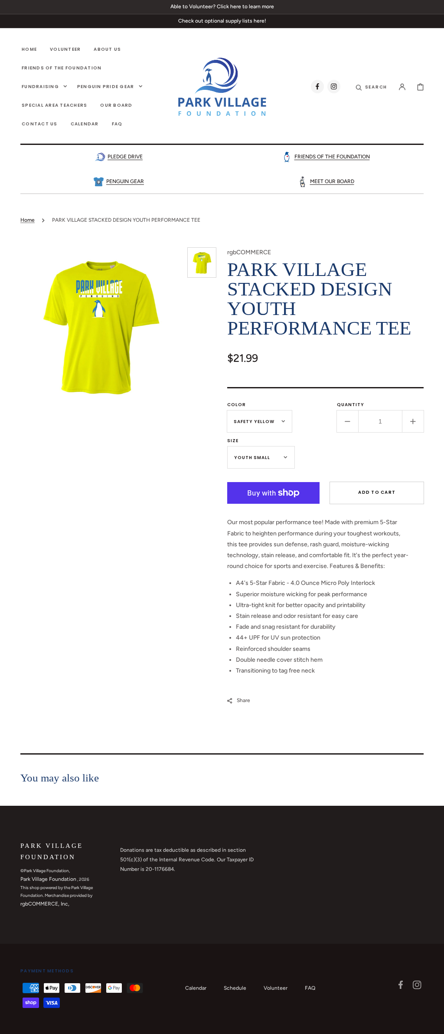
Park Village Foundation (48, 879)
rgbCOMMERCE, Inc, (44, 904)
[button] (372, 86)
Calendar (195, 988)
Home (27, 220)
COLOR (236, 404)
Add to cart (376, 492)
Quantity (350, 404)
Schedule (235, 988)
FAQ (310, 988)
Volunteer (275, 988)
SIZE (232, 440)
